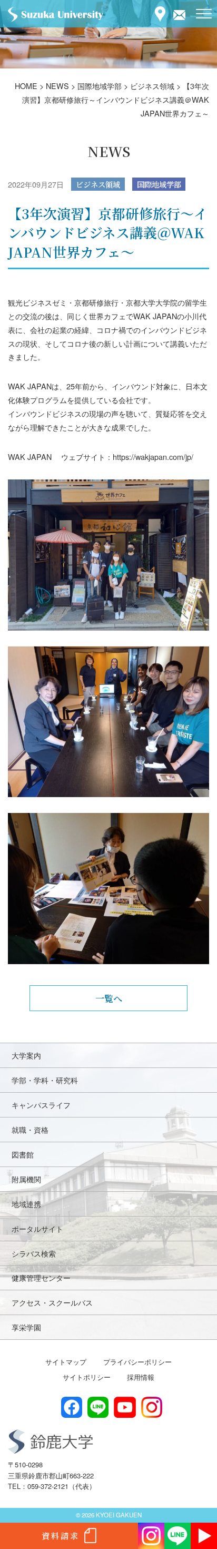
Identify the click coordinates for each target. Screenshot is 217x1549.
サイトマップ (65, 1362)
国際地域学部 (159, 184)
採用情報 (140, 1377)
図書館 (23, 1154)
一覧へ (108, 998)
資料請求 (61, 1535)
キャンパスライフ (41, 1104)
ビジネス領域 (98, 184)
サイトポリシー (87, 1377)
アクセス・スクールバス (52, 1302)
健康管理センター (41, 1277)
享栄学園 (26, 1326)
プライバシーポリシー (137, 1362)
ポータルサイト (37, 1228)
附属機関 (26, 1178)
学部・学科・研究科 (45, 1079)
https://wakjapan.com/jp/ (153, 456)
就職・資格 (30, 1129)
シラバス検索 (34, 1253)
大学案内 (26, 1055)
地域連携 (26, 1203)
